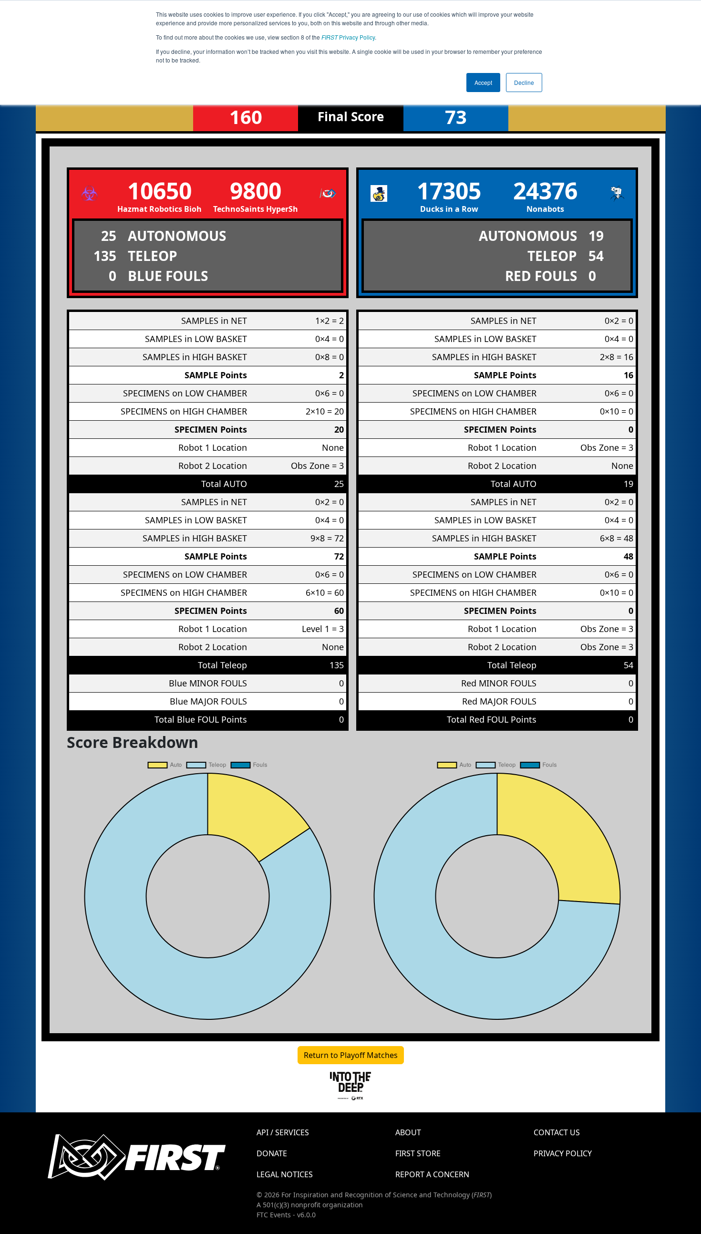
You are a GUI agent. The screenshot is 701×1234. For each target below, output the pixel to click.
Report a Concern (432, 1174)
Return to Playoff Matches (351, 1055)
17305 (449, 190)
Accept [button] (483, 82)
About (408, 1132)
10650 (159, 190)
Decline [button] (524, 82)
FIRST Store (418, 1153)
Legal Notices (285, 1174)
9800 (255, 190)
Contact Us (557, 1132)
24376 (545, 190)
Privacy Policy (348, 37)
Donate (272, 1153)
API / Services (283, 1132)
